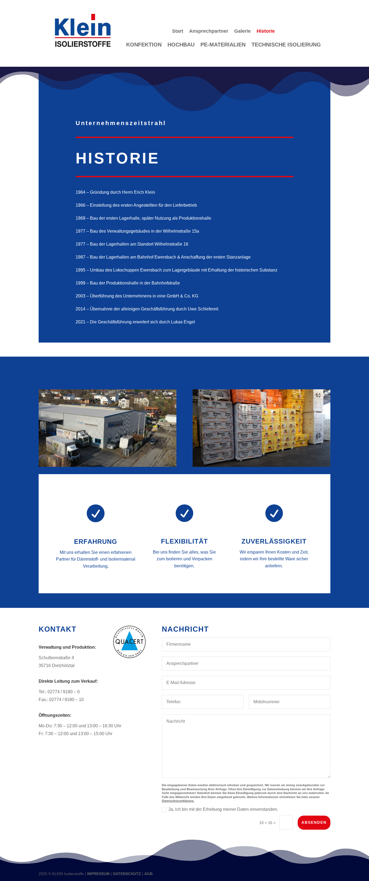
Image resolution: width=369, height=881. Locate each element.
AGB (148, 874)
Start (177, 31)
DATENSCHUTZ (127, 874)
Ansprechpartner (208, 31)
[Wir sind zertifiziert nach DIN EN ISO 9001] (129, 657)
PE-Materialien (223, 45)
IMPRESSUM (98, 874)
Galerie (242, 31)
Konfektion (144, 45)
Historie (266, 31)
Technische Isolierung (286, 45)
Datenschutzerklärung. (178, 800)
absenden (314, 822)
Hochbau (180, 45)
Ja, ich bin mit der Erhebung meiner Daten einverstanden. (223, 809)
